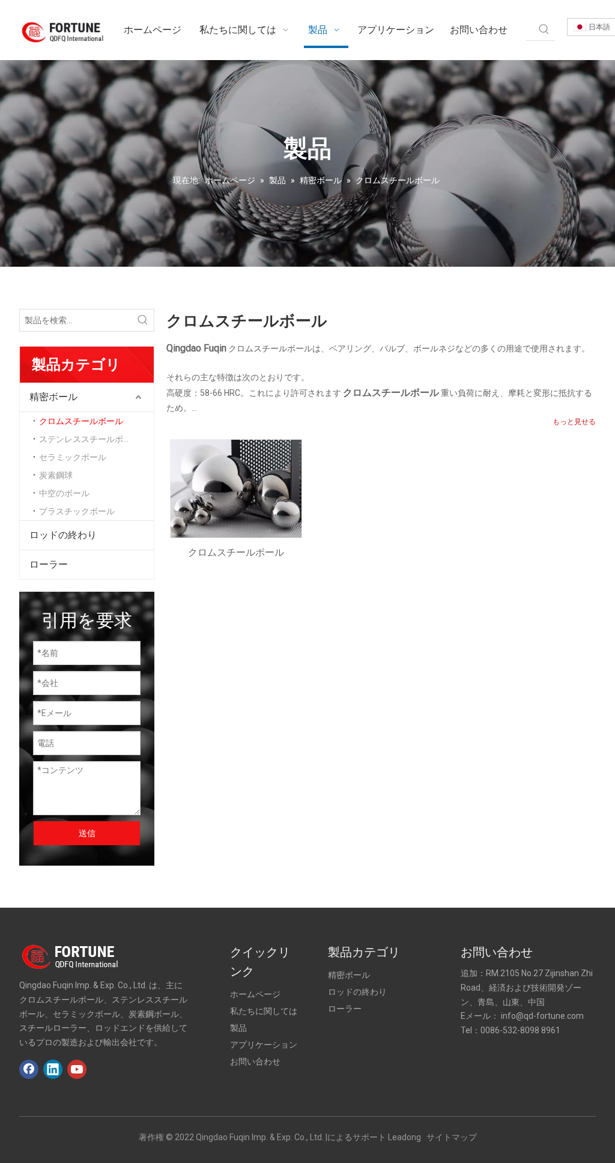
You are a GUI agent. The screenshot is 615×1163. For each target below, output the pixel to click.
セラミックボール (72, 457)
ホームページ (255, 994)
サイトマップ (451, 1137)
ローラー (48, 564)
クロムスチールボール (81, 421)
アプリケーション (263, 1044)
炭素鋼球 (56, 475)
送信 (87, 833)
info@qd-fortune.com (542, 1016)
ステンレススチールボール (89, 439)
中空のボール (64, 493)
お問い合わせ (255, 1061)
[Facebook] (28, 1069)
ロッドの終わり (63, 535)
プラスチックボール (77, 511)
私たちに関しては (263, 1011)
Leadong (404, 1137)
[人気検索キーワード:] (544, 29)
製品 (238, 1028)
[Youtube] (76, 1069)
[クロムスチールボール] (236, 488)
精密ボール (53, 396)
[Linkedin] (52, 1069)
